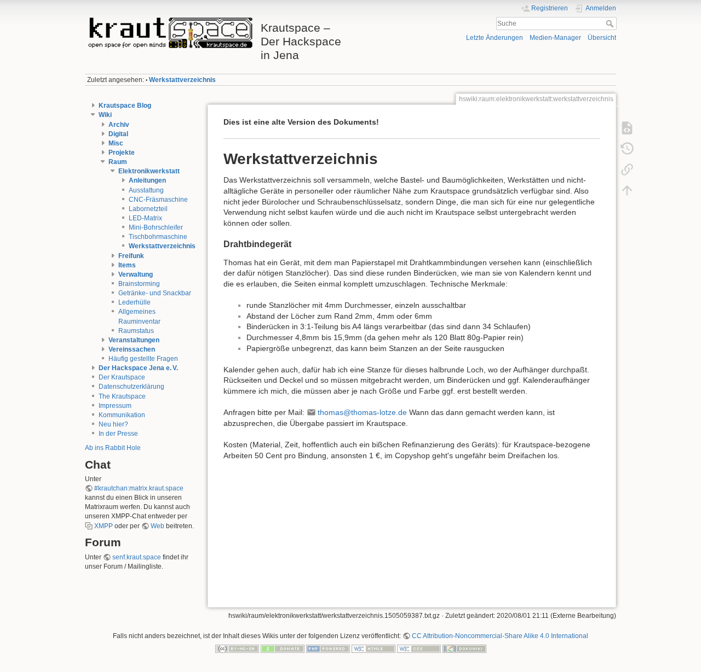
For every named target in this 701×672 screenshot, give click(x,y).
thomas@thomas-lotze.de (362, 412)
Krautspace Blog (125, 105)
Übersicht (602, 38)
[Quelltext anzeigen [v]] (627, 127)
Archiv (118, 124)
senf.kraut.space (136, 557)
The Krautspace (122, 396)
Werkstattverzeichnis (182, 80)
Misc (115, 143)
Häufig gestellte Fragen (143, 359)
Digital (118, 134)
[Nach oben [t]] (627, 189)
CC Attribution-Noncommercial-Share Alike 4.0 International (500, 636)
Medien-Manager (555, 38)
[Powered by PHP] (328, 648)
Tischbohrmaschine (158, 237)
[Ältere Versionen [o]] (627, 148)
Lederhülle (134, 302)
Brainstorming (139, 284)
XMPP (103, 526)
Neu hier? (113, 424)
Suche (611, 23)
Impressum (115, 406)
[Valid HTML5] (373, 648)
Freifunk (131, 256)
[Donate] (282, 648)
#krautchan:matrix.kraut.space (138, 488)
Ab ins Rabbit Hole (113, 448)
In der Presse (118, 433)
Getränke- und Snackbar (154, 293)
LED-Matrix (145, 218)
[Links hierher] (627, 169)
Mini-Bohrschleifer (156, 227)
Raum (117, 162)
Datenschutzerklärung (131, 386)
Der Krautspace (122, 377)
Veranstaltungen (133, 340)
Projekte (121, 152)
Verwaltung (135, 274)
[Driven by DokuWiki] (464, 648)
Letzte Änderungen (494, 38)
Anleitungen (147, 180)
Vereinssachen (131, 349)
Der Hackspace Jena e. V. (138, 368)
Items (127, 265)
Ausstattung (146, 190)
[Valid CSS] (419, 648)
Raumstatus (136, 331)
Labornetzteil (148, 209)
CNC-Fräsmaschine (158, 199)
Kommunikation (122, 415)
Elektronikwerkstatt (149, 171)
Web (157, 526)
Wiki (105, 115)
